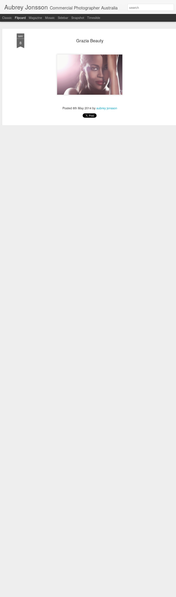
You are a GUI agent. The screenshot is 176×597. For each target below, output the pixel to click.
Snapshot (77, 17)
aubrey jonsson (106, 108)
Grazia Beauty (89, 40)
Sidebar (63, 17)
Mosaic (50, 17)
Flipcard (20, 17)
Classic (7, 17)
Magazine (35, 17)
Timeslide (93, 17)
